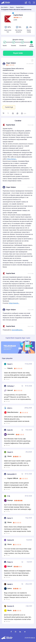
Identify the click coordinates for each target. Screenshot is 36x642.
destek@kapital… (17, 330)
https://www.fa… (14, 303)
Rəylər (12, 7)
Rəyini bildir (18, 53)
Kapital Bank (20, 7)
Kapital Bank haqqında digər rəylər (18, 338)
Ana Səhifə (4, 7)
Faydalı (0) (8, 107)
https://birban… (12, 159)
